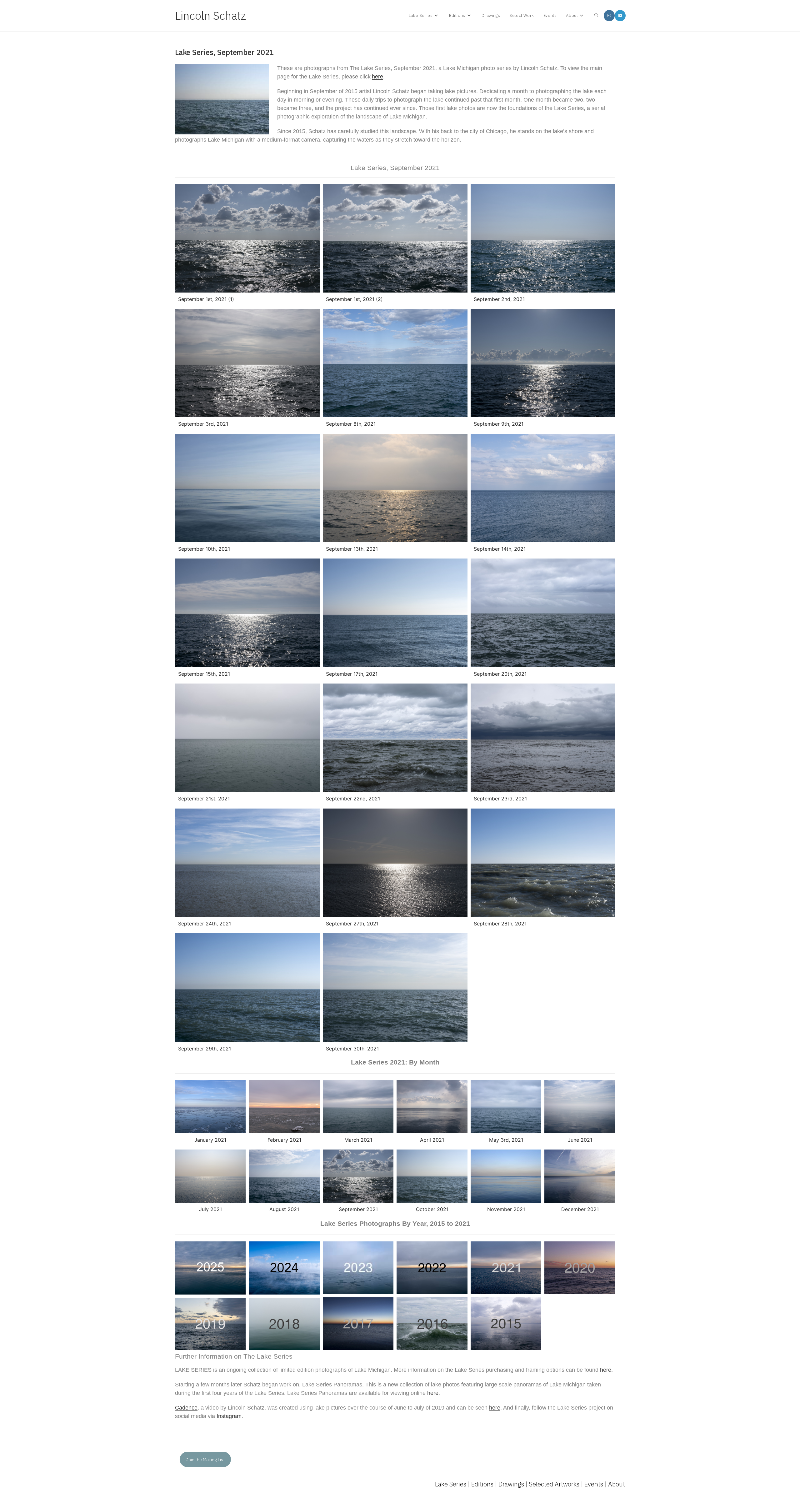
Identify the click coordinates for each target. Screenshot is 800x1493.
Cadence (186, 1408)
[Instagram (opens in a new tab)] (609, 15)
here (377, 76)
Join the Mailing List (205, 1459)
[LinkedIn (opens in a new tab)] (620, 15)
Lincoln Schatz (210, 15)
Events (593, 1484)
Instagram (229, 1416)
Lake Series (450, 1484)
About (616, 1484)
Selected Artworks (554, 1484)
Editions (482, 1484)
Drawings (511, 1484)
